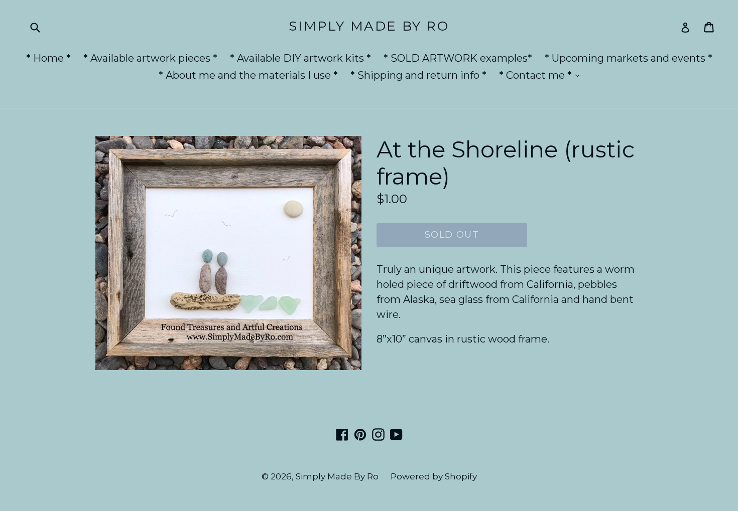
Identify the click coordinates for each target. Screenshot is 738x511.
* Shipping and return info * (418, 75)
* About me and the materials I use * (248, 75)
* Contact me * (541, 75)
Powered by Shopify (434, 476)
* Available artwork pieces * (150, 58)
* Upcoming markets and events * (628, 58)
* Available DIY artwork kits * (300, 58)
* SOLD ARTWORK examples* (458, 58)
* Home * (48, 58)
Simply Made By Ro (369, 26)
